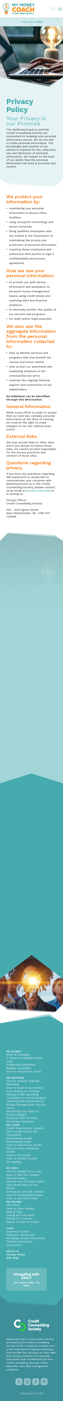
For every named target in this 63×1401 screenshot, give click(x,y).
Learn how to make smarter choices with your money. (31, 937)
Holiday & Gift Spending (22, 1094)
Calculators (14, 1245)
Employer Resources (20, 1234)
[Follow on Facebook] (35, 1381)
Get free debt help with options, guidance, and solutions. (28, 825)
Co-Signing (13, 1161)
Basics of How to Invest (22, 1221)
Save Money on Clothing (22, 1091)
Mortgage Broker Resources (25, 1238)
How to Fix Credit (18, 1155)
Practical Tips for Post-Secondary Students (22, 1119)
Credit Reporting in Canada (24, 1128)
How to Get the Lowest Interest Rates (22, 1176)
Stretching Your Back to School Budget (22, 1113)
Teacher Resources (19, 1241)
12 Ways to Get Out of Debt (25, 1191)
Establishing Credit (19, 1138)
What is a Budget (18, 1054)
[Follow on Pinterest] (44, 1381)
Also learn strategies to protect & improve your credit (28, 708)
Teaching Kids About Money (25, 1101)
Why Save (13, 1205)
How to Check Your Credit (24, 1145)
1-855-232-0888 (31, 22)
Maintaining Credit (18, 1141)
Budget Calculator (18, 1068)
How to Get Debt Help (21, 1198)
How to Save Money (20, 1208)
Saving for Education (20, 1215)
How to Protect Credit (21, 1158)
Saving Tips (14, 1211)
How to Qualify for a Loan (24, 1171)
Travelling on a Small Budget (26, 1097)
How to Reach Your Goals (23, 1071)
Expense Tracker (17, 1231)
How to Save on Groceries (24, 1087)
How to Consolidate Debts (24, 1195)
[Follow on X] (18, 1381)
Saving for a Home (19, 1218)
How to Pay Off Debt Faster (25, 1181)
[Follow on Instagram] (27, 1381)
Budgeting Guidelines (20, 1064)
